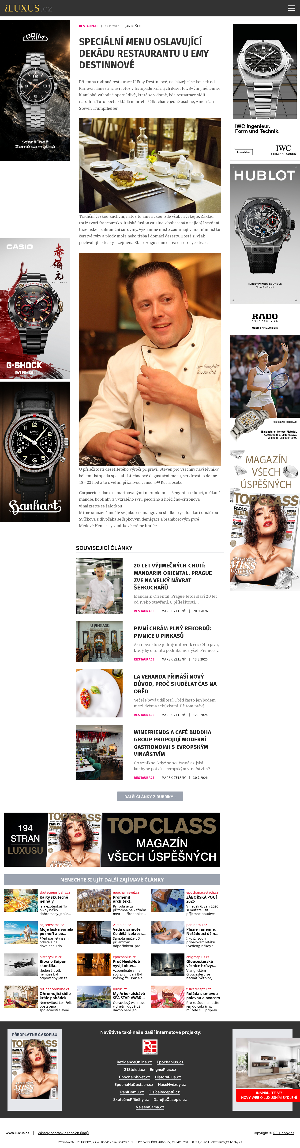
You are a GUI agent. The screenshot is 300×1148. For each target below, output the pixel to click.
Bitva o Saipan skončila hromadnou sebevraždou (53, 964)
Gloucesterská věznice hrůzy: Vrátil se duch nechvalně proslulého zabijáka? (199, 964)
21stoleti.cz (122, 925)
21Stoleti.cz (134, 1069)
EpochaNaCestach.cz (133, 1084)
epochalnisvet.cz (126, 892)
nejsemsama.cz (52, 925)
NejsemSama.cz (150, 1107)
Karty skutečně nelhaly (54, 899)
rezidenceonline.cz (54, 989)
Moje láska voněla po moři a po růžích (56, 931)
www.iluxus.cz (17, 1133)
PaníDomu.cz (132, 1092)
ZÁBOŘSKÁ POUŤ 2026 (202, 899)
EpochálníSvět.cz (134, 1077)
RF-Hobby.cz (283, 1133)
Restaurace (89, 26)
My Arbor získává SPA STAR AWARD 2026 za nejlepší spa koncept (129, 996)
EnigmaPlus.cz (163, 1069)
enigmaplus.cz (197, 957)
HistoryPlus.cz (168, 1077)
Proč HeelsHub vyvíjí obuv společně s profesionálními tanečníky (128, 964)
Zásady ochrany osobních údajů (63, 1133)
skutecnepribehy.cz (55, 892)
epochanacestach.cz (202, 892)
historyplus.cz (51, 957)
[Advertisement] (35, 199)
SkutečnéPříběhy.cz (131, 1099)
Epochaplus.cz (170, 1062)
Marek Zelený (174, 611)
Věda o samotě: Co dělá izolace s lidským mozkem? (130, 931)
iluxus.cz (120, 989)
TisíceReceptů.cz (164, 1092)
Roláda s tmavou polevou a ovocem (203, 996)
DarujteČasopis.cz (170, 1099)
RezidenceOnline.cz (134, 1062)
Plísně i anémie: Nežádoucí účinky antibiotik (203, 931)
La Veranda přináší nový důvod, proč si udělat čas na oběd (175, 683)
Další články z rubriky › (150, 796)
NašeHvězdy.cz (172, 1084)
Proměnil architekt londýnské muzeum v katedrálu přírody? (123, 899)
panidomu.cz (196, 925)
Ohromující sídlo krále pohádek (55, 996)
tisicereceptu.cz (198, 989)
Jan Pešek (133, 26)
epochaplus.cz (124, 957)
